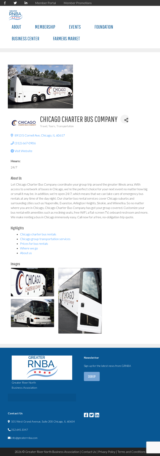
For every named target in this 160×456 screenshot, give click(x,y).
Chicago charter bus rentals (38, 234)
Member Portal (45, 3)
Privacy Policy (106, 451)
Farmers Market (66, 38)
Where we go (29, 248)
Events (75, 27)
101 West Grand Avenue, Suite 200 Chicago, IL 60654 (43, 421)
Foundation (103, 27)
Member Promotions (78, 3)
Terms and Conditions (131, 451)
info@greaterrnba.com (24, 437)
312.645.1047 (19, 429)
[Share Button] (124, 119)
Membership (45, 27)
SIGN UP (92, 376)
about (16, 27)
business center (25, 38)
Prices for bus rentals (34, 243)
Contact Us (88, 451)
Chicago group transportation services (45, 239)
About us (26, 253)
